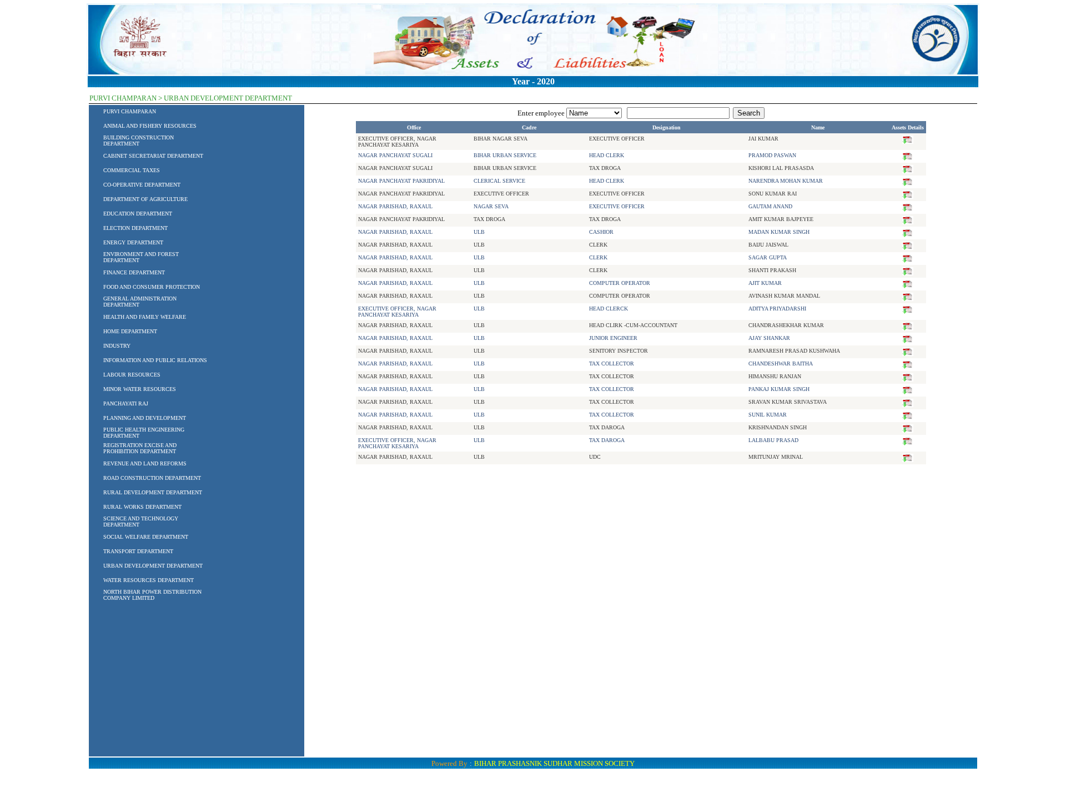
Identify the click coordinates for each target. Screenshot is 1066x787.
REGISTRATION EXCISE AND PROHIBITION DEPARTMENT (140, 448)
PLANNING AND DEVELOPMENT (144, 418)
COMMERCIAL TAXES (131, 170)
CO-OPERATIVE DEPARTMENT (141, 185)
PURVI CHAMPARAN (129, 111)
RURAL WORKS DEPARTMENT (142, 507)
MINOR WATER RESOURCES (139, 389)
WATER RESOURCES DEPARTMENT (148, 580)
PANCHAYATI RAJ (125, 403)
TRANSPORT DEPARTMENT (138, 551)
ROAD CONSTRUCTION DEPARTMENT (152, 478)
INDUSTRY (116, 346)
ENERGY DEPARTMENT (133, 242)
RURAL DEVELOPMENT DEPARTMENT (152, 492)
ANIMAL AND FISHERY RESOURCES (150, 126)
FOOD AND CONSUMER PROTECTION (151, 287)
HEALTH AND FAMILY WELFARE (144, 317)
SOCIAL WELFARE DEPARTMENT (145, 537)
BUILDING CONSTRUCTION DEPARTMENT (138, 140)
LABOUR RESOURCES (131, 375)
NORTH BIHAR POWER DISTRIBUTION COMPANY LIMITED (152, 595)
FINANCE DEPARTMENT (134, 272)
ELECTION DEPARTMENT (135, 228)
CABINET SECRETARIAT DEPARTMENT (153, 156)
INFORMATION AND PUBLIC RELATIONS (155, 360)
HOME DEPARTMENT (130, 331)
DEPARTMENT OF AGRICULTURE (145, 199)
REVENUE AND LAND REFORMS (145, 463)
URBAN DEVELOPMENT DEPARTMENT (153, 566)
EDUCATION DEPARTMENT (137, 213)
